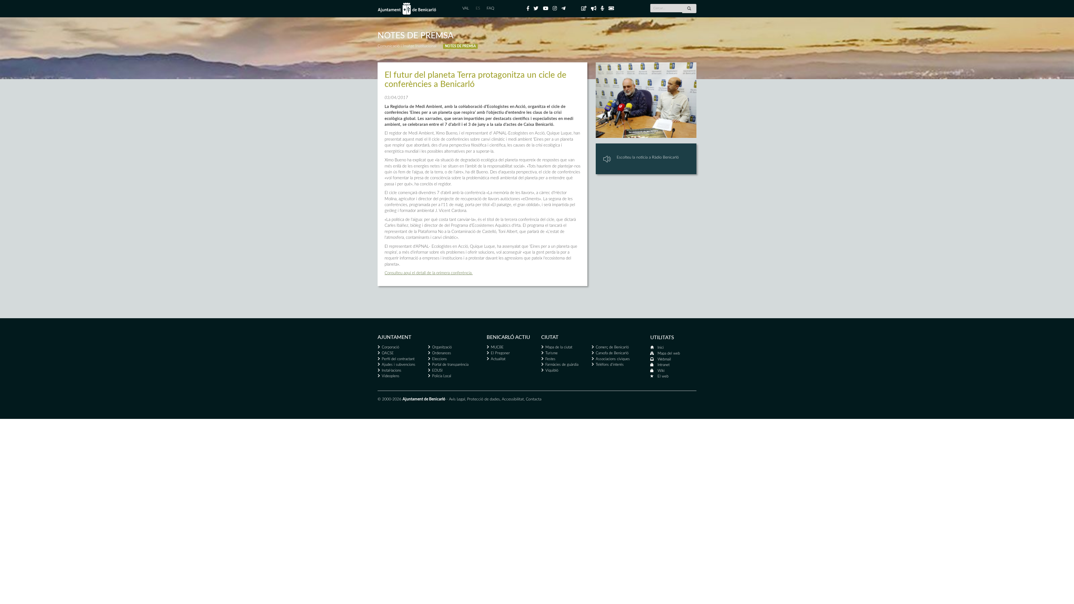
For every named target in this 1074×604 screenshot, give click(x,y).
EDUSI (437, 370)
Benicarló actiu (508, 337)
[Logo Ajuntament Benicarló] (407, 9)
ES (478, 8)
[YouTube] (545, 9)
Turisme (551, 353)
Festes (550, 359)
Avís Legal (457, 399)
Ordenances (441, 353)
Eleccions (439, 359)
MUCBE (497, 347)
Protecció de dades (483, 399)
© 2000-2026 (389, 399)
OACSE (388, 353)
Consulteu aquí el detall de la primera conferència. (429, 273)
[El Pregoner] (594, 9)
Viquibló (551, 370)
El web (663, 376)
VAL (465, 8)
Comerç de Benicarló (612, 347)
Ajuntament (394, 337)
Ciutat (550, 337)
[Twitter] (536, 9)
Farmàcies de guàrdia (561, 365)
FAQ (490, 8)
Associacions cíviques (613, 359)
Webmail (664, 359)
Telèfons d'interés (610, 365)
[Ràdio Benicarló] (602, 9)
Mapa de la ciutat (558, 347)
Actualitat (498, 359)
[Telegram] (563, 9)
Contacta (533, 399)
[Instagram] (554, 9)
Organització (442, 347)
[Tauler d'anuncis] (584, 9)
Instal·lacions (391, 370)
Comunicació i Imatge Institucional (407, 46)
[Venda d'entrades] (611, 9)
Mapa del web (669, 353)
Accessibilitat (513, 399)
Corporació (390, 347)
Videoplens (390, 376)
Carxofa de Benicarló (612, 353)
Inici (661, 348)
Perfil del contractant (398, 359)
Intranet (664, 365)
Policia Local (441, 376)
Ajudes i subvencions (398, 365)
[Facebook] (528, 9)
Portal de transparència (450, 365)
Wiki (661, 371)
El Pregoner (500, 353)
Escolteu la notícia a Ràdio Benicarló (648, 157)
